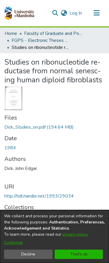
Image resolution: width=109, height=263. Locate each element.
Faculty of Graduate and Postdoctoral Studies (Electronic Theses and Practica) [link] (53, 33)
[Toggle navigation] (96, 13)
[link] (39, 127)
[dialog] (54, 236)
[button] (19, 13)
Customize (13, 242)
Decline (28, 254)
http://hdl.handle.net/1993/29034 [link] (39, 196)
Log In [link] (76, 13)
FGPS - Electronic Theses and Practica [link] (41, 40)
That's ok (78, 254)
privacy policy (74, 234)
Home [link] (11, 33)
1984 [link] (10, 148)
